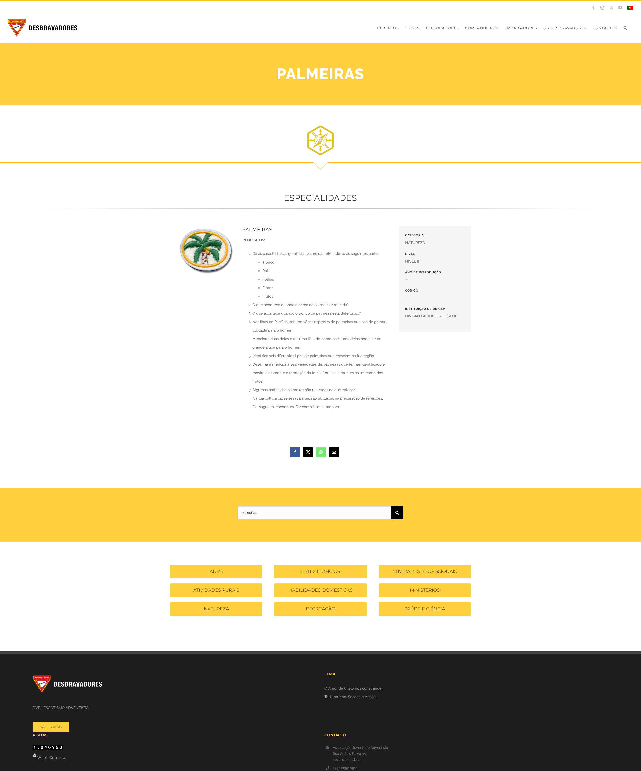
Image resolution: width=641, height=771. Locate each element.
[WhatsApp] (321, 452)
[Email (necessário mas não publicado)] (333, 452)
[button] (625, 28)
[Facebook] (295, 452)
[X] (308, 452)
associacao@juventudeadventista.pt (81, 7)
